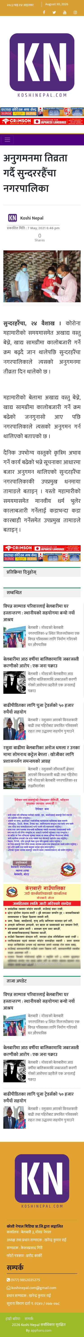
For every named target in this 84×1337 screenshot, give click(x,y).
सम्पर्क (29, 1319)
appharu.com (41, 1330)
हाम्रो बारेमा (13, 1319)
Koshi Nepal (31, 218)
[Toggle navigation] (7, 139)
